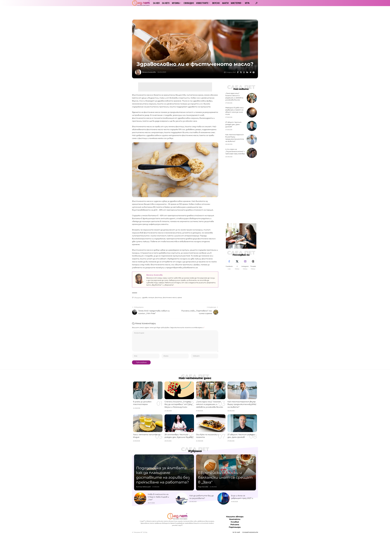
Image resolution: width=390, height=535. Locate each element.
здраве (145, 297)
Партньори (235, 527)
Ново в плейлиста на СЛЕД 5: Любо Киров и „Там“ (158, 497)
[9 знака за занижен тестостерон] (147, 390)
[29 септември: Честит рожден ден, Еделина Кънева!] (179, 423)
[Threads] (253, 264)
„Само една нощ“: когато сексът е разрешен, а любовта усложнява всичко (209, 404)
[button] (256, 3)
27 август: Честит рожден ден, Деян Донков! (233, 124)
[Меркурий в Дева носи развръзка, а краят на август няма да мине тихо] (252, 112)
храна (179, 297)
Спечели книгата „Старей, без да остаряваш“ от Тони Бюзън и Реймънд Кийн (178, 404)
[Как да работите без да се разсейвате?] (182, 498)
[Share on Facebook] (237, 72)
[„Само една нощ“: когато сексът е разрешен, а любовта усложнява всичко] (252, 98)
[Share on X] (240, 72)
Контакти (234, 519)
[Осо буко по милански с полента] (210, 423)
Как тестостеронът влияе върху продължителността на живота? (242, 404)
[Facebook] (229, 264)
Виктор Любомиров (143, 487)
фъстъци (158, 297)
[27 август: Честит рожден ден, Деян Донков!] (252, 126)
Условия (235, 522)
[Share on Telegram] (250, 72)
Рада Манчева (203, 487)
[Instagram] (245, 264)
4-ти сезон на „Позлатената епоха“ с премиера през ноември (235, 151)
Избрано (195, 451)
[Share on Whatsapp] (244, 72)
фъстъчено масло (170, 297)
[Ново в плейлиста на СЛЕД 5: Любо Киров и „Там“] (140, 498)
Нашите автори (234, 517)
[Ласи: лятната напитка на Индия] (147, 423)
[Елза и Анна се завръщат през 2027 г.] (223, 498)
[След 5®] (141, 3)
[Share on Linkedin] (247, 72)
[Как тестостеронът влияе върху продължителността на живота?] (252, 139)
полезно (151, 297)
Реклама (234, 524)
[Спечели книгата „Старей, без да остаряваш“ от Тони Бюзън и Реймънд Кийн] (179, 390)
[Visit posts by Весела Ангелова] (138, 72)
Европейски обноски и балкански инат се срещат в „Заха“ (225, 477)
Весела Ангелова (149, 72)
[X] (237, 264)
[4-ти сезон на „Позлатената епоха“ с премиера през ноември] (252, 153)
